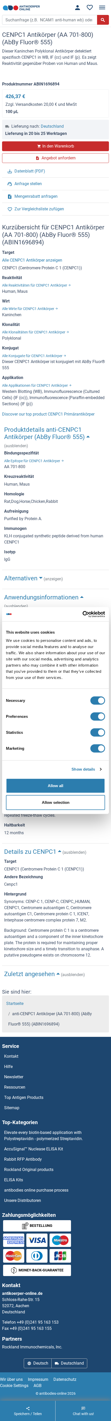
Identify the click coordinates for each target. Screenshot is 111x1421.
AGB (38, 1385)
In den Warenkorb (58, 146)
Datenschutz (64, 1379)
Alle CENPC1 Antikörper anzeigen (32, 260)
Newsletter (13, 1076)
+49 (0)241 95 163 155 (31, 1328)
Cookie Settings (14, 1385)
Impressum (38, 1379)
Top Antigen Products (23, 1097)
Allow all (55, 785)
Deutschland (52, 126)
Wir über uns (11, 1379)
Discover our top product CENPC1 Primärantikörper (48, 414)
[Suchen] (103, 20)
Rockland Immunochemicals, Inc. (32, 1347)
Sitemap (11, 1107)
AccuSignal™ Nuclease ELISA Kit (33, 1149)
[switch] (97, 716)
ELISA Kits (13, 1179)
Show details (83, 769)
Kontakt (11, 1056)
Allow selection (55, 802)
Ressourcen (14, 1087)
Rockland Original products (28, 1169)
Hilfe (8, 1066)
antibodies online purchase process (36, 1190)
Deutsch (40, 1363)
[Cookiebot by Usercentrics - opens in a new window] (82, 614)
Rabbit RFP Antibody (23, 1159)
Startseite (14, 1003)
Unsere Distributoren (22, 1200)
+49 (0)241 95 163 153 (38, 1322)
